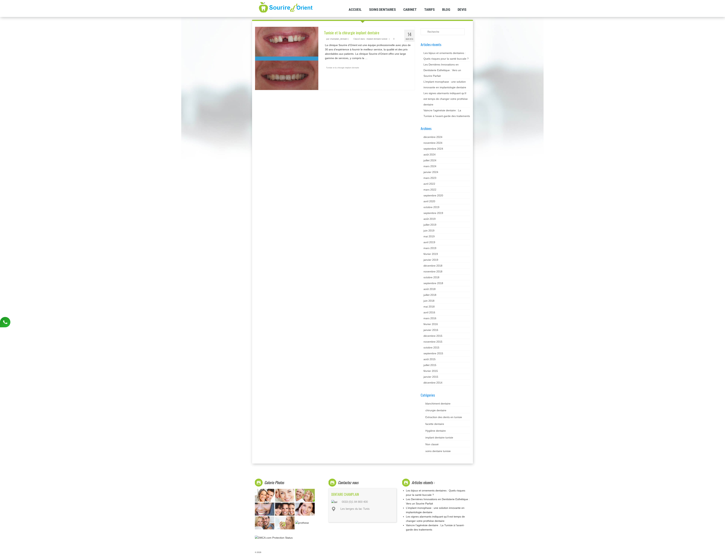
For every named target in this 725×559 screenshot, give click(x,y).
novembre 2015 (432, 341)
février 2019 (430, 253)
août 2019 (429, 218)
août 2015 (429, 359)
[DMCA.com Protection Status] (274, 537)
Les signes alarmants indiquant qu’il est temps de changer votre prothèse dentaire (445, 99)
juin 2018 (428, 300)
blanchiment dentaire (437, 403)
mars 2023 (429, 177)
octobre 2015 (431, 347)
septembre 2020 (433, 195)
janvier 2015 (430, 376)
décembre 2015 (432, 335)
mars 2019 (429, 248)
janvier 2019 (430, 259)
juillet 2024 (429, 160)
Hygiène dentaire (435, 430)
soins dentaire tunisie (438, 451)
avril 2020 (429, 201)
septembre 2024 (433, 148)
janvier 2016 (430, 329)
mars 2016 (429, 318)
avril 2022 (429, 183)
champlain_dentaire (339, 39)
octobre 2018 (431, 277)
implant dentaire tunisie (377, 39)
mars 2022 (429, 189)
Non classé (432, 444)
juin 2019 (428, 230)
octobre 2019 (431, 207)
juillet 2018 (429, 294)
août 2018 (429, 289)
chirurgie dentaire (435, 410)
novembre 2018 (432, 271)
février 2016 (430, 324)
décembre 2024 (432, 136)
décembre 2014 (432, 382)
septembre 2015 (433, 353)
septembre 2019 (433, 213)
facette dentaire (434, 423)
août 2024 (429, 154)
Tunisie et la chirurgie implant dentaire (342, 68)
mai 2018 (429, 306)
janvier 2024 (430, 172)
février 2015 (430, 370)
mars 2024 (429, 166)
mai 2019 (429, 236)
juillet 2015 (429, 365)
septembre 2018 (433, 283)
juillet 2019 (429, 224)
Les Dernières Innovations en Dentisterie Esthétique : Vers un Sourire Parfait (442, 70)
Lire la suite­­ (375, 58)
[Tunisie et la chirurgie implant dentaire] (286, 58)
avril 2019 (429, 242)
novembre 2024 (432, 142)
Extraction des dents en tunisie (443, 417)
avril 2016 (429, 312)
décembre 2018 (432, 265)
